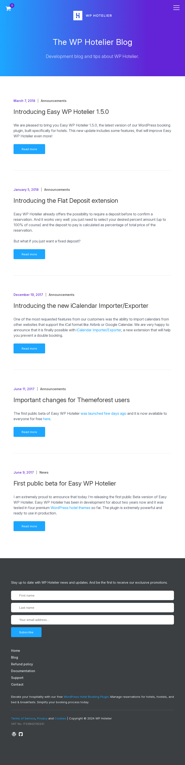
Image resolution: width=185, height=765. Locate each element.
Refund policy (22, 664)
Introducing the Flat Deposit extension (66, 200)
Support (17, 678)
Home (15, 650)
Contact (17, 684)
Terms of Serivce (23, 718)
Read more (29, 149)
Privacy (42, 718)
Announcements (54, 101)
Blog (14, 657)
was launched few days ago (103, 413)
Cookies (60, 718)
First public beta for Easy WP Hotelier (65, 483)
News (44, 472)
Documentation (23, 671)
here (46, 419)
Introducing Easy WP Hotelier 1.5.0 (61, 111)
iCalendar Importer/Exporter (98, 330)
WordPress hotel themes (70, 507)
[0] (8, 8)
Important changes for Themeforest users (72, 400)
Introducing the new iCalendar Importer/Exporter (81, 305)
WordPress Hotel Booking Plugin (86, 696)
